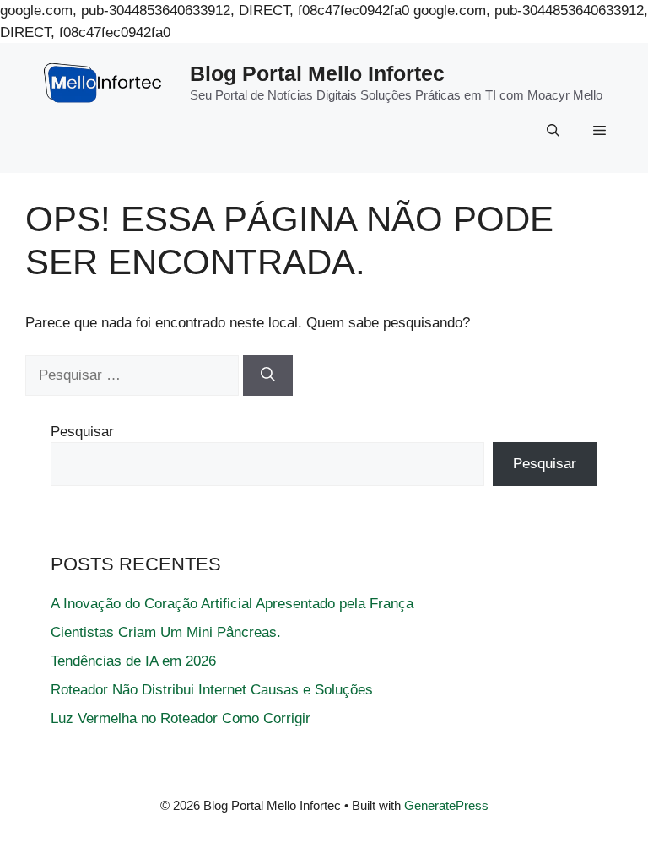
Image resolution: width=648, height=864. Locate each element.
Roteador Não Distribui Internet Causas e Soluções (212, 690)
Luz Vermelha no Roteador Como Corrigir (180, 718)
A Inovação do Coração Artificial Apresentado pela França (232, 604)
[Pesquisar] (268, 375)
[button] (553, 130)
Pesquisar (82, 432)
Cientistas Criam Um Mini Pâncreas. (166, 632)
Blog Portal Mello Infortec (317, 73)
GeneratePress (446, 805)
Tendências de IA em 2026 (133, 661)
